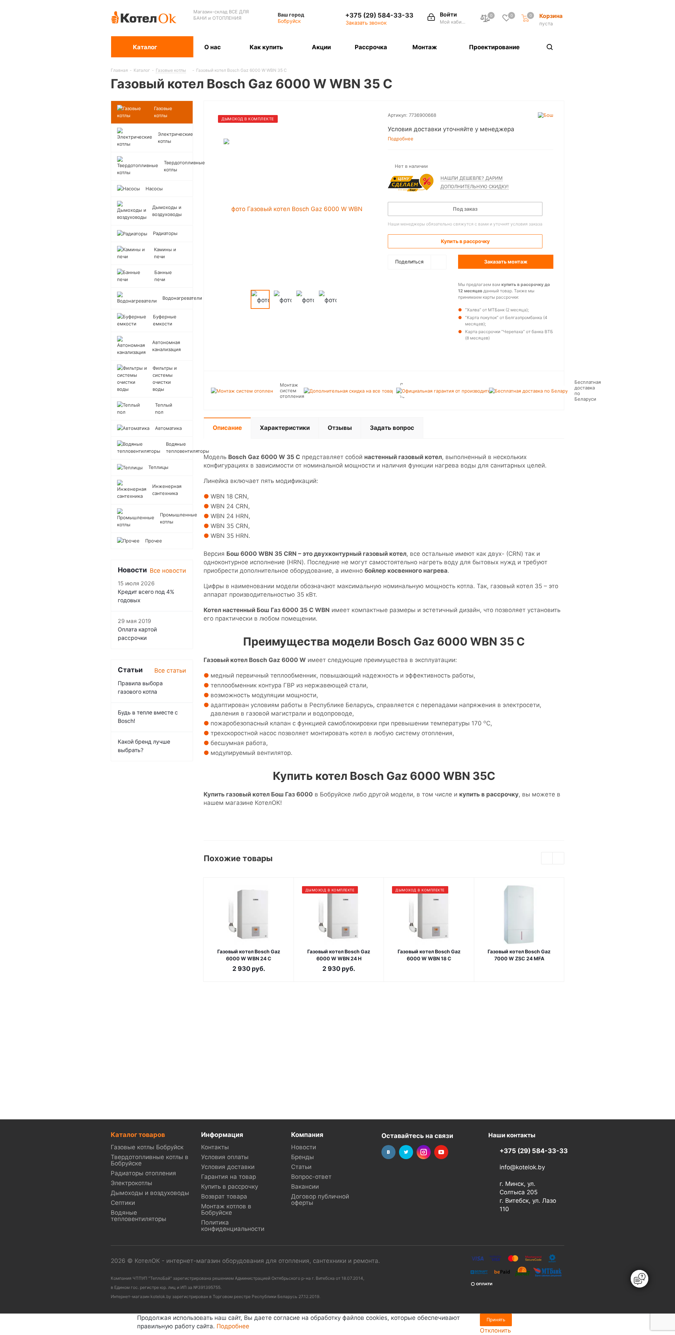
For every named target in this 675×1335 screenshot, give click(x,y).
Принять (496, 1319)
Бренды (302, 1157)
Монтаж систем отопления (292, 390)
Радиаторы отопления (143, 1173)
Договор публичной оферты (320, 1199)
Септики (123, 1202)
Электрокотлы (131, 1183)
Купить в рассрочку (229, 1186)
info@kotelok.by (522, 1167)
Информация (222, 1134)
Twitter (406, 1152)
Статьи (301, 1166)
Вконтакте (388, 1152)
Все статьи (170, 670)
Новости (303, 1147)
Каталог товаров (138, 1134)
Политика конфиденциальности (232, 1225)
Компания (307, 1134)
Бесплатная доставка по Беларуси (587, 390)
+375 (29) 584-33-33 (379, 15)
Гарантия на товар (228, 1176)
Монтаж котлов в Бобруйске (226, 1209)
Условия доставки (228, 1166)
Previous (242, 299)
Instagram (424, 1152)
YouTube (441, 1152)
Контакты (215, 1147)
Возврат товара (224, 1196)
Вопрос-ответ (311, 1176)
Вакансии (305, 1186)
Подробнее (233, 1326)
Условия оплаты (225, 1157)
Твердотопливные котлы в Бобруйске (149, 1160)
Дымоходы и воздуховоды (150, 1192)
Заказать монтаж (505, 262)
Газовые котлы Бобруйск (147, 1147)
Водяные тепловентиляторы (138, 1215)
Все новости (168, 570)
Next (345, 299)
